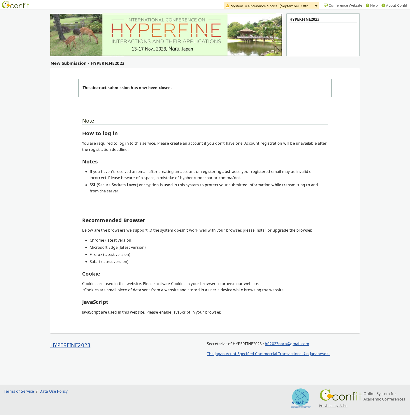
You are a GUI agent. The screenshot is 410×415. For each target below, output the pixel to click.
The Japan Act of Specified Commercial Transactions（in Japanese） (268, 353)
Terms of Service (19, 391)
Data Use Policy (53, 391)
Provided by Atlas (333, 405)
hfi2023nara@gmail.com (287, 343)
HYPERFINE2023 (70, 344)
